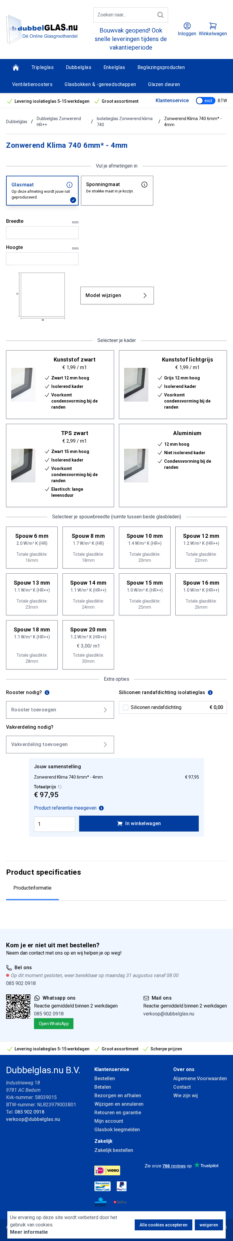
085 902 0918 (21, 983)
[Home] (15, 67)
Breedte (42, 221)
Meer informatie (29, 1232)
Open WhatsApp (54, 1023)
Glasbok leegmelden (117, 1129)
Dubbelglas (78, 67)
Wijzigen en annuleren (119, 1104)
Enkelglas (114, 67)
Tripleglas (43, 67)
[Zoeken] (160, 14)
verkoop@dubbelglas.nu (168, 1014)
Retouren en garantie (117, 1112)
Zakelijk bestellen (113, 1150)
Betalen (102, 1087)
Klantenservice (172, 100)
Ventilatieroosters (32, 84)
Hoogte (42, 247)
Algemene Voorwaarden (200, 1078)
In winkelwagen (143, 823)
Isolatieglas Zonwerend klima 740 (125, 121)
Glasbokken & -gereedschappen (100, 84)
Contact (182, 1087)
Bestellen (104, 1078)
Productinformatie (32, 888)
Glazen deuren (164, 84)
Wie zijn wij (185, 1095)
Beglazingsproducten (161, 67)
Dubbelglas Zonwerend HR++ (59, 121)
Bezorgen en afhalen (117, 1095)
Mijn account (108, 1121)
